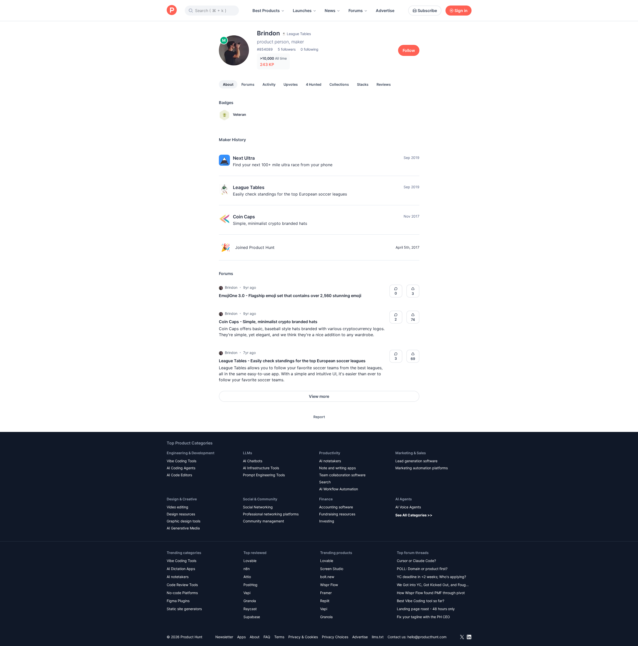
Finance (326, 499)
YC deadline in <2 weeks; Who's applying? (431, 577)
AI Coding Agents (181, 468)
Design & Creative (182, 499)
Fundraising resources (337, 514)
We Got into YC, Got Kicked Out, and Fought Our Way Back (433, 585)
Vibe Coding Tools (181, 461)
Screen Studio (331, 569)
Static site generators (184, 609)
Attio (247, 577)
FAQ (266, 637)
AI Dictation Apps (181, 569)
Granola (249, 601)
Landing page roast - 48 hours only (426, 609)
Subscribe (427, 10)
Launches (302, 10)
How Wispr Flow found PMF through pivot (431, 593)
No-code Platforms (182, 593)
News (330, 10)
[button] (221, 287)
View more (319, 396)
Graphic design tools (183, 521)
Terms (279, 637)
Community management (263, 521)
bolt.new (327, 577)
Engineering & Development (190, 453)
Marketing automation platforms (421, 468)
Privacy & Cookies (303, 637)
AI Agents (403, 499)
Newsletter (224, 637)
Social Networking (258, 507)
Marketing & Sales (410, 453)
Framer (326, 593)
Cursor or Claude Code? (416, 561)
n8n (246, 569)
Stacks (363, 84)
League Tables (248, 187)
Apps (241, 637)
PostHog (250, 585)
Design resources (181, 514)
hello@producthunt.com (426, 637)
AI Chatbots (252, 461)
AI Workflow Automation (338, 489)
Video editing (177, 507)
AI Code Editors (179, 475)
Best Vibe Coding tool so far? (420, 601)
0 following (309, 49)
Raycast (250, 609)
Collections (339, 84)
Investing (326, 521)
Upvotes (291, 84)
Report (319, 417)
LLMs (247, 453)
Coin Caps (244, 216)
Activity (269, 84)
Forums (355, 10)
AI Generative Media (183, 528)
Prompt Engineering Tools (264, 475)
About (228, 84)
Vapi (246, 593)
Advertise (385, 10)
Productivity (329, 453)
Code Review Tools (182, 585)
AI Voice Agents (408, 507)
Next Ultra (244, 158)
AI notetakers (330, 461)
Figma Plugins (178, 601)
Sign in (461, 10)
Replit (324, 601)
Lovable (249, 561)
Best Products (266, 10)
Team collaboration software (342, 475)
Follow (409, 50)
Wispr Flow (329, 585)
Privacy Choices (335, 637)
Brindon (231, 287)
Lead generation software (416, 461)
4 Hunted (313, 84)
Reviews (384, 84)
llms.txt (378, 637)
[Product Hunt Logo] (172, 10)
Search (325, 482)
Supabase (251, 617)
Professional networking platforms (271, 514)
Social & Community (260, 499)
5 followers (287, 49)
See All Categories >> (413, 515)
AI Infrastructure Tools (261, 468)
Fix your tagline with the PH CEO (423, 617)
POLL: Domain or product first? (422, 569)
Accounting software (336, 507)
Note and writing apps (337, 468)
